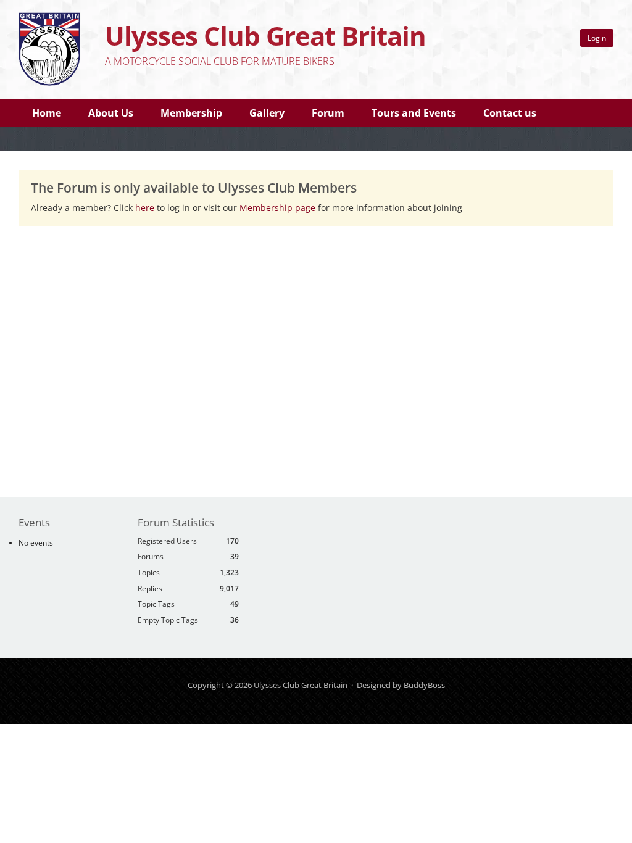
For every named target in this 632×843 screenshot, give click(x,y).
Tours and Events (414, 113)
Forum (328, 113)
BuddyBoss (424, 685)
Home (46, 113)
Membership (191, 113)
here (144, 208)
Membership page (278, 208)
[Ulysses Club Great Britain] (49, 82)
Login (597, 38)
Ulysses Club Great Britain (265, 35)
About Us (110, 113)
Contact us (509, 113)
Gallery (267, 113)
